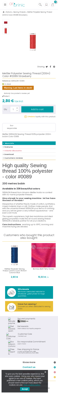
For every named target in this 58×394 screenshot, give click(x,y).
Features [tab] (8, 147)
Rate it (6, 96)
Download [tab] (9, 154)
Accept (25, 389)
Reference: (6, 81)
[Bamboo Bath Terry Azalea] (43, 255)
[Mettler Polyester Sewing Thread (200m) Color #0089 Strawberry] (5, 22)
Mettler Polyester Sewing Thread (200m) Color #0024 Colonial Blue (14, 271)
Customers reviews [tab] (13, 158)
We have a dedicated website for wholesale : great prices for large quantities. (31, 292)
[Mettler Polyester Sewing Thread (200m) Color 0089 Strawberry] (5, 30)
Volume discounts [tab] (13, 150)
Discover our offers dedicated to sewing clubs (34, 306)
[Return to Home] (3, 12)
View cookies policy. (32, 385)
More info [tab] (9, 143)
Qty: (5, 109)
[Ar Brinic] (17, 5)
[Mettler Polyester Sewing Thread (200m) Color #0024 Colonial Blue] (14, 255)
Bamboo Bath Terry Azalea (43, 269)
